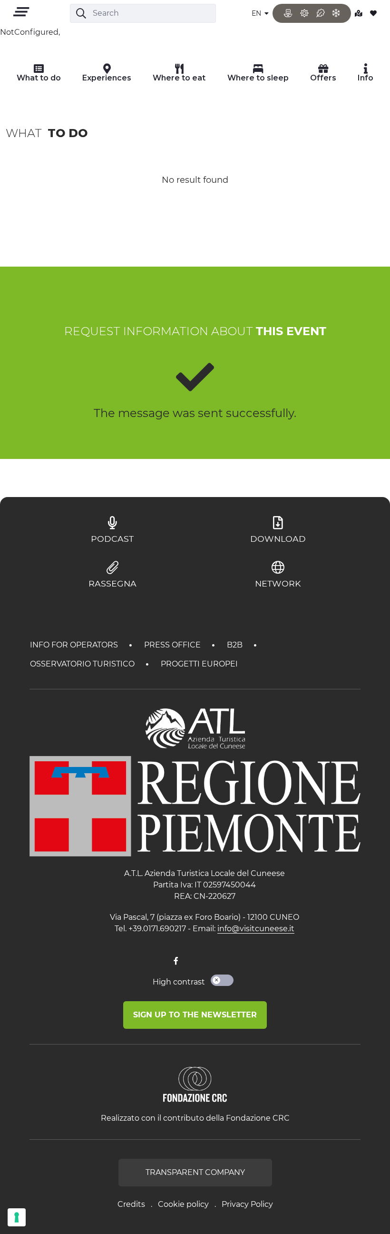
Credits (131, 1204)
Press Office (173, 644)
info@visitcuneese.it (255, 928)
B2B (235, 644)
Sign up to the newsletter (195, 1014)
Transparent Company (195, 1172)
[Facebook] (176, 961)
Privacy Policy (247, 1204)
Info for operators (75, 644)
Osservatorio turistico (83, 663)
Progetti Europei (199, 663)
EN (257, 13)
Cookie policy (183, 1204)
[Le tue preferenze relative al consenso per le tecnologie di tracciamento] (17, 1217)
